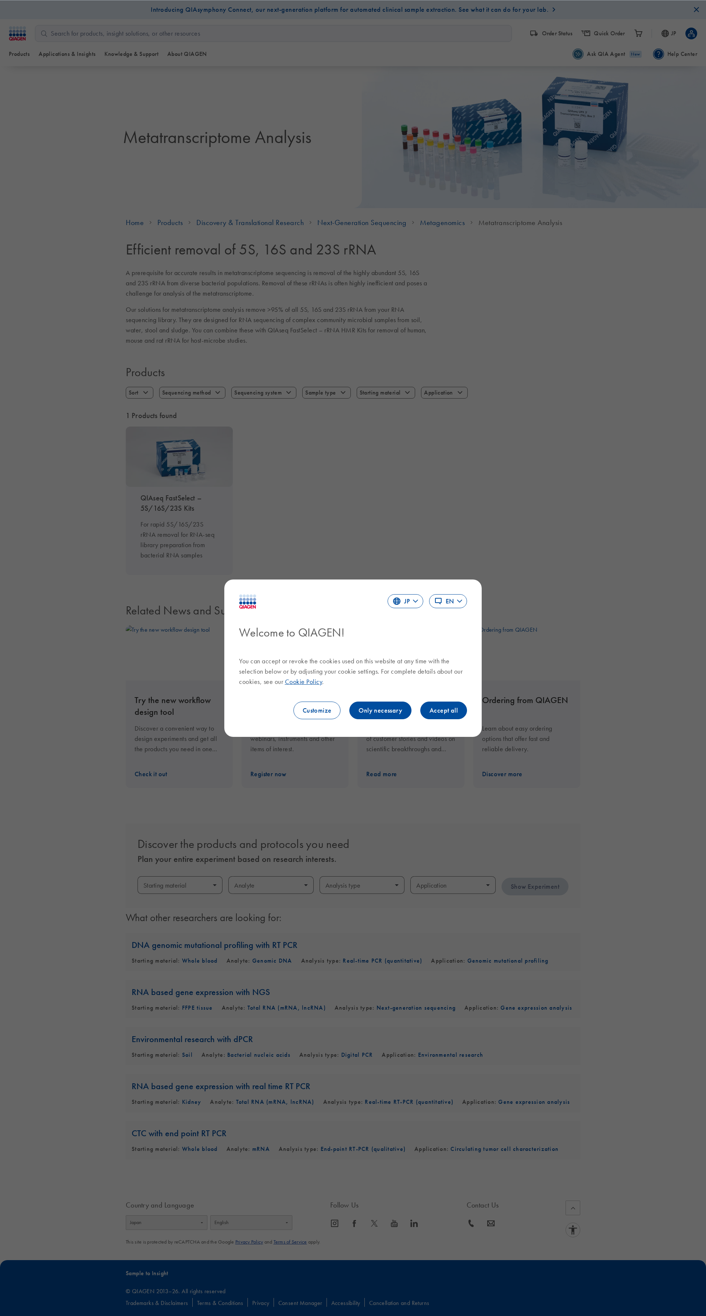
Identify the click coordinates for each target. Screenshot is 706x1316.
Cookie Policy (303, 682)
